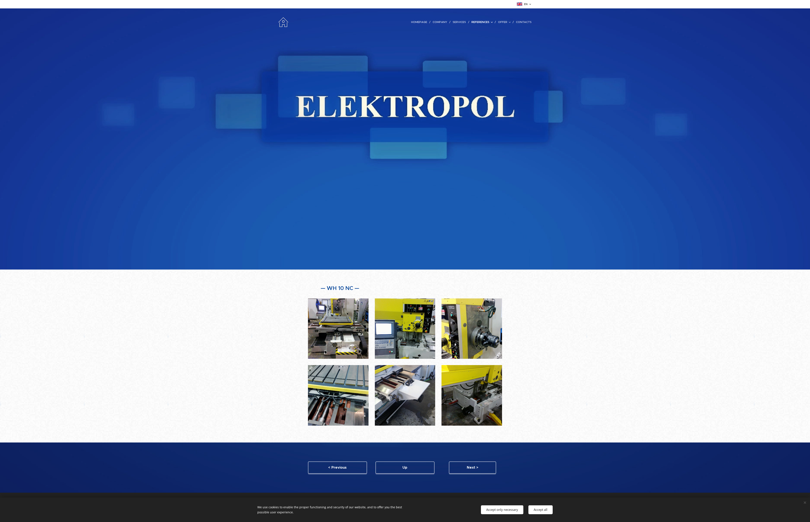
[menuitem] (420, 22)
